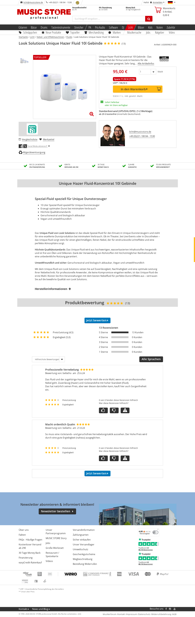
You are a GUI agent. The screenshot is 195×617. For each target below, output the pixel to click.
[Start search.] (148, 19)
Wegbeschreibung (82, 559)
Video (172, 32)
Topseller (75, 32)
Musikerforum (109, 614)
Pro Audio (100, 27)
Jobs (148, 32)
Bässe (34, 27)
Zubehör (171, 27)
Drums (44, 27)
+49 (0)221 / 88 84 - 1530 (142, 136)
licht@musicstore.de (33, 2)
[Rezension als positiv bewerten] (103, 410)
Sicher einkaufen (82, 539)
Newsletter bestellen (55, 511)
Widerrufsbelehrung (161, 614)
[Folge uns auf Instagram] (170, 608)
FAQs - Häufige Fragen (30, 539)
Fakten (22, 534)
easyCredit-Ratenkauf (30, 562)
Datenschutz (144, 614)
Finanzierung (26, 557)
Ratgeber (159, 32)
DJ (123, 27)
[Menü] (158, 530)
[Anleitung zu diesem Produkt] (32, 129)
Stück (160, 71)
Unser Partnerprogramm (56, 531)
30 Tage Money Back (29, 552)
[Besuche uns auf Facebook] (166, 608)
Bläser (141, 27)
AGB (174, 614)
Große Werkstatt (55, 547)
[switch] (155, 532)
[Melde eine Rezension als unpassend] (125, 410)
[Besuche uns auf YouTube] (174, 608)
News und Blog (40, 609)
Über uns (24, 529)
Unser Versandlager (83, 544)
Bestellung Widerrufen (85, 564)
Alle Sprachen (151, 359)
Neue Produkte (53, 32)
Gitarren (22, 27)
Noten (159, 27)
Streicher (78, 27)
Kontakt (23, 609)
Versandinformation (84, 529)
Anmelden (158, 2)
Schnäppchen (30, 32)
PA (90, 27)
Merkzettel (48, 139)
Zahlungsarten (81, 534)
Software (113, 27)
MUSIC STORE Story (56, 538)
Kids (150, 27)
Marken (117, 32)
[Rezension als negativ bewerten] (114, 410)
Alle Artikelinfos (146, 63)
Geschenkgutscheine (84, 554)
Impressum (131, 614)
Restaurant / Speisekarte (52, 554)
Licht (130, 27)
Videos (49, 561)
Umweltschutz (80, 549)
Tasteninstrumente (60, 27)
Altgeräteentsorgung (34, 152)
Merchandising (96, 32)
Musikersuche (134, 32)
